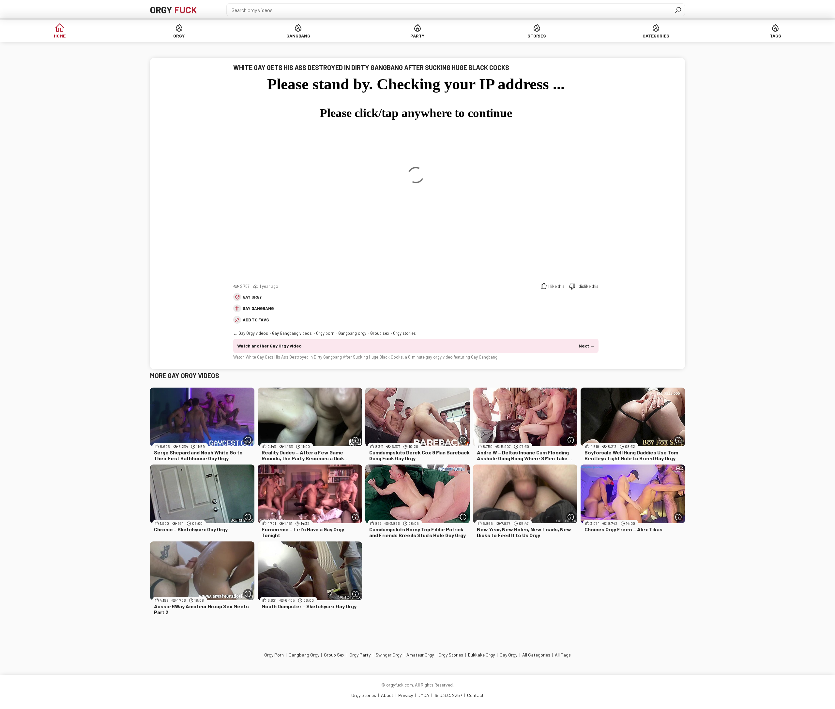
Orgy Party (360, 654)
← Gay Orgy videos (250, 333)
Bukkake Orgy (481, 654)
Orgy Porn (274, 654)
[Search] (678, 10)
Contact (475, 695)
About (387, 695)
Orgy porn (325, 333)
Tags (775, 35)
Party (417, 35)
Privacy (405, 695)
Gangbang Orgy (304, 654)
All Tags (563, 654)
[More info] (248, 440)
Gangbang (298, 35)
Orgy (173, 9)
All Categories (536, 654)
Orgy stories (404, 333)
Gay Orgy (252, 297)
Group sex (379, 333)
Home (60, 35)
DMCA (423, 695)
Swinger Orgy (388, 654)
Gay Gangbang (258, 308)
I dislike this (588, 286)
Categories (656, 35)
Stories (536, 35)
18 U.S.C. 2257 (448, 695)
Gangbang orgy (352, 333)
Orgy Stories (450, 654)
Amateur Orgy (420, 654)
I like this (556, 286)
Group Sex (334, 654)
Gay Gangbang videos (292, 333)
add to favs (256, 319)
